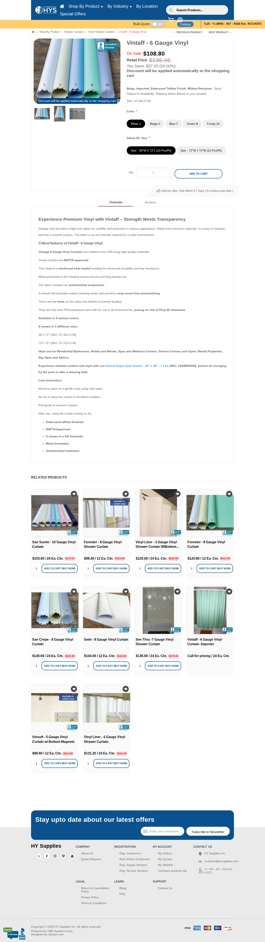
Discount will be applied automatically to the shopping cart (77, 101)
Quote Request (91, 859)
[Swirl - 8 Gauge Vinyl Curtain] (106, 610)
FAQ (122, 894)
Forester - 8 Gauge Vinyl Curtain (206, 544)
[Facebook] (47, 856)
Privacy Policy (90, 897)
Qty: (131, 172)
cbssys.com (56, 934)
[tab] (116, 202)
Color (131, 111)
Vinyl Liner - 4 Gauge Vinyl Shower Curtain (104, 739)
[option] (42, 113)
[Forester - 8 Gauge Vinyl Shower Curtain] (106, 512)
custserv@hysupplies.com (221, 861)
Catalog (185, 24)
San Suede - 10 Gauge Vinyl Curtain (54, 544)
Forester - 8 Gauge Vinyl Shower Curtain (103, 544)
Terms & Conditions (93, 903)
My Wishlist (165, 865)
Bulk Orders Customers (134, 859)
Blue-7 (173, 123)
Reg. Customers (130, 853)
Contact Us (165, 888)
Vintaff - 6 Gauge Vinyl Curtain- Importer (204, 642)
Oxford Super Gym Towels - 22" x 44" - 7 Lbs (136, 365)
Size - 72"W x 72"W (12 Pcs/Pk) (201, 150)
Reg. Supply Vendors (133, 865)
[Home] (62, 6)
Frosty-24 (213, 123)
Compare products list (172, 870)
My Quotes (165, 859)
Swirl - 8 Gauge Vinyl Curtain (106, 639)
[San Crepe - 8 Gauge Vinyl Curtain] (54, 610)
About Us (87, 853)
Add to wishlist (74, 494)
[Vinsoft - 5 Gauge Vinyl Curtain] (54, 707)
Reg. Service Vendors (133, 870)
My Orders (165, 853)
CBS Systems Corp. (60, 931)
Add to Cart (198, 173)
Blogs (123, 888)
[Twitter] (38, 856)
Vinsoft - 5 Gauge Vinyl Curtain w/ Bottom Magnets (53, 739)
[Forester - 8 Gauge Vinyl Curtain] (210, 512)
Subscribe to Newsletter (208, 832)
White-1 (136, 123)
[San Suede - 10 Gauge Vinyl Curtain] (54, 512)
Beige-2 (155, 123)
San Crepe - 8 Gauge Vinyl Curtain (52, 642)
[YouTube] (72, 856)
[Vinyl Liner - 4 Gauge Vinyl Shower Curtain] (158, 512)
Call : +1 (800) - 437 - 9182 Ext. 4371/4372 (232, 23)
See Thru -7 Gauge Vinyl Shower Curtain (154, 642)
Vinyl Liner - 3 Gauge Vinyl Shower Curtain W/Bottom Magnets (156, 544)
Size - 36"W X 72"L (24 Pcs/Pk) (151, 150)
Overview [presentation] (115, 202)
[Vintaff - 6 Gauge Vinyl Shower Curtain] (210, 610)
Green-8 (192, 123)
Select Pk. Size (137, 138)
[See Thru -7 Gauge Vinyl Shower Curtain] (158, 610)
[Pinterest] (63, 856)
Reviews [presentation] (150, 202)
